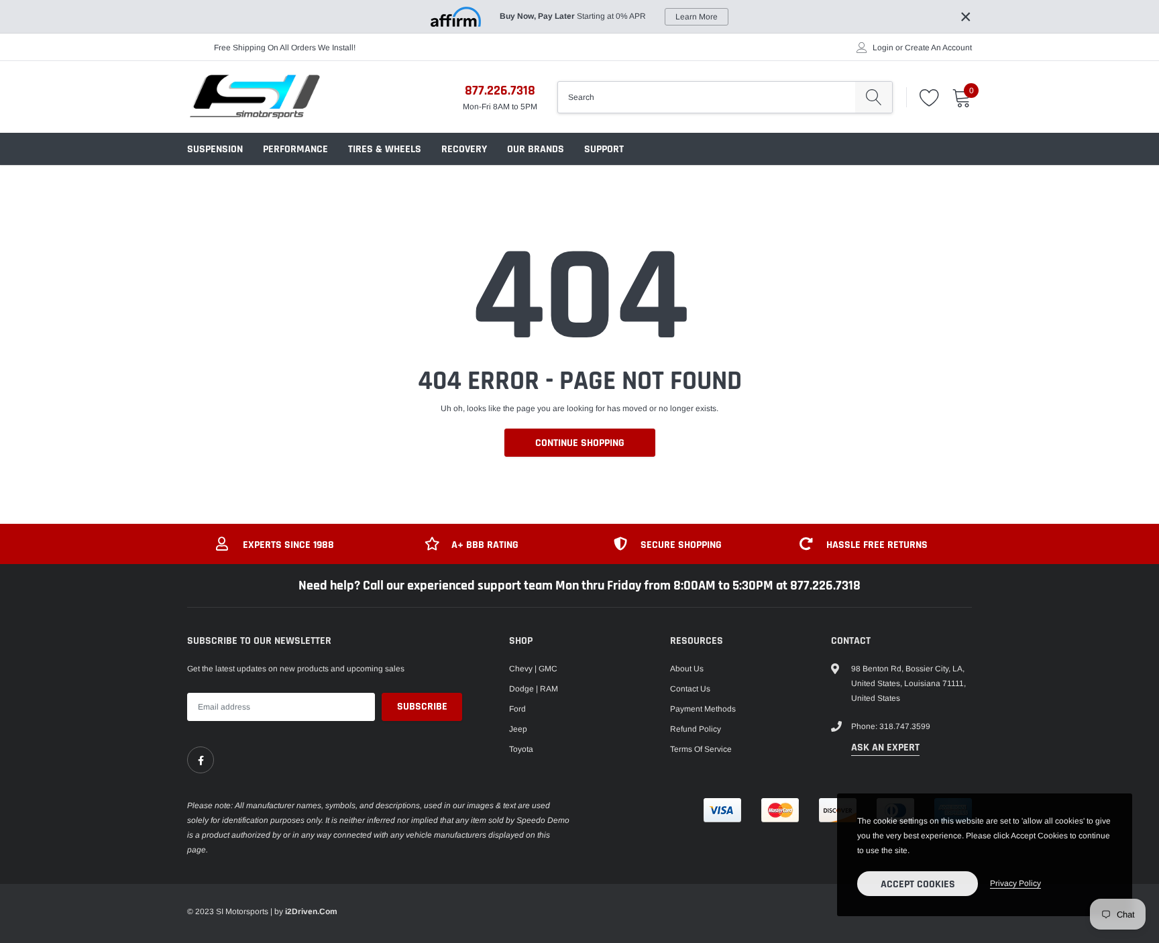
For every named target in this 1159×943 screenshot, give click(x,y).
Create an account (938, 48)
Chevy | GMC (533, 668)
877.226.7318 (500, 90)
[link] (200, 759)
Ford (517, 709)
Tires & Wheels (384, 149)
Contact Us (690, 689)
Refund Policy (695, 729)
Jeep (518, 729)
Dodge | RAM (533, 689)
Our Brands (535, 149)
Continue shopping (579, 443)
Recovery (464, 149)
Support (604, 149)
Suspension (215, 149)
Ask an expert (885, 747)
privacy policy (1015, 883)
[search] (873, 97)
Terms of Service (701, 749)
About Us (687, 668)
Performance (295, 149)
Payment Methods (703, 709)
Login (883, 48)
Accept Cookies (918, 884)
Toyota (521, 749)
